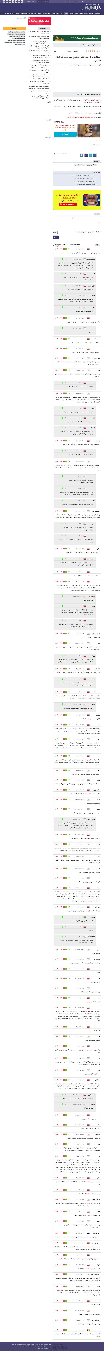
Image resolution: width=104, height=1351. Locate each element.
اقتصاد (86, 13)
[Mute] (82, 135)
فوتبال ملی (81, 45)
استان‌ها (7, 13)
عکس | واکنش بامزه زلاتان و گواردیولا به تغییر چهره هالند (38, 33)
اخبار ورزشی (89, 45)
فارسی (97, 2)
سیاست (91, 13)
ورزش (66, 13)
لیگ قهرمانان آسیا (79, 165)
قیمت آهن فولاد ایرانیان (18, 38)
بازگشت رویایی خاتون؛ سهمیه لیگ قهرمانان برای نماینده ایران (40, 97)
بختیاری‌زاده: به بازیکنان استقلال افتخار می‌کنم (39, 52)
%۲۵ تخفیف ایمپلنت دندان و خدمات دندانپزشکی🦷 (68, 197)
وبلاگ (11, 13)
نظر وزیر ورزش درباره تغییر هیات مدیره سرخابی (82, 176)
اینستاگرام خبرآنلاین (16, 1)
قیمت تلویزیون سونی (19, 34)
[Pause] (79, 135)
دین (35, 13)
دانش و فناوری (55, 13)
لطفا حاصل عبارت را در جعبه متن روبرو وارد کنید (88, 232)
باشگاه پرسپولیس (91, 165)
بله (7, 1)
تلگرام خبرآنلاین (19, 1)
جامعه (76, 13)
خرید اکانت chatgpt (20, 44)
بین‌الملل (71, 13)
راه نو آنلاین (17, 32)
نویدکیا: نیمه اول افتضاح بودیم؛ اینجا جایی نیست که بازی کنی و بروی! (39, 56)
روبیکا (4, 1)
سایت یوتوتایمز (8, 42)
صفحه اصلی (97, 13)
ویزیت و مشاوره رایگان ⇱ (68, 204)
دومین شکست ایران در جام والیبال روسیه (40, 92)
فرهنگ (81, 13)
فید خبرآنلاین (22, 1)
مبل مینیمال (10, 34)
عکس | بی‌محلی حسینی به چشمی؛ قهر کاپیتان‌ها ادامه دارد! (39, 37)
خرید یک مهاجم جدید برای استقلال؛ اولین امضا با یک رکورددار (39, 47)
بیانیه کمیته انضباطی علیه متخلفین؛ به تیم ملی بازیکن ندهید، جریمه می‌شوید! (39, 87)
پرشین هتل (12, 36)
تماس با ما (81, 2)
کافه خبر (30, 13)
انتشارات (17, 13)
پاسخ (56, 249)
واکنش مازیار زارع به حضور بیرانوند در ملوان (39, 71)
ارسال (55, 237)
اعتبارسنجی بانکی (20, 40)
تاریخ (62, 13)
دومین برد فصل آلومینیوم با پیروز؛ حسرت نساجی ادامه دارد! (40, 61)
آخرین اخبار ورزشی (44, 28)
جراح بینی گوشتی (20, 36)
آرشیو (65, 2)
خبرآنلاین (90, 7)
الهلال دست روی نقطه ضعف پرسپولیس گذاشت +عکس (78, 59)
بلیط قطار (22, 42)
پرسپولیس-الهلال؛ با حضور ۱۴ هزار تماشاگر (84, 179)
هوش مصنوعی (46, 13)
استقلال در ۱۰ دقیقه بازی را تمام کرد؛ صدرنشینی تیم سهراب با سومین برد (39, 66)
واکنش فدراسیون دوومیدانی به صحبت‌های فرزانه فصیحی (41, 42)
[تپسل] (54, 36)
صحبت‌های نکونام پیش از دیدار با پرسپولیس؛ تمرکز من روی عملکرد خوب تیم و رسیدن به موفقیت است (39, 77)
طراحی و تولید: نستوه (42, 1348)
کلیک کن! (65, 134)
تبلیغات (70, 2)
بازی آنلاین (10, 32)
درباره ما (75, 2)
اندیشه (39, 13)
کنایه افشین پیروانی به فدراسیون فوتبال (84, 181)
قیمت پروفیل (16, 42)
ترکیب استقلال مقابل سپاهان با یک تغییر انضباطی (39, 82)
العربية (92, 2)
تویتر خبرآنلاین (13, 1)
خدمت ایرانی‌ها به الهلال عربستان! (86, 184)
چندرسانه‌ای (24, 13)
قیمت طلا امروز (12, 40)
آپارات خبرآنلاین (10, 1)
